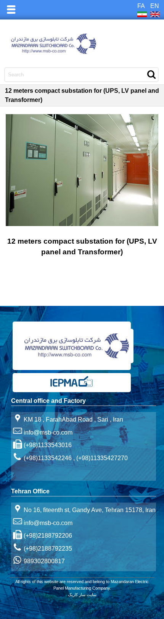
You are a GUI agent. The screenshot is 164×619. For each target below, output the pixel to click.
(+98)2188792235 (48, 548)
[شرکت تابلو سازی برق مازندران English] (82, 44)
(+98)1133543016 (48, 445)
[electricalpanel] (71, 385)
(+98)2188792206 (48, 535)
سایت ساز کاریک (82, 594)
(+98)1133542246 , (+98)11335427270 (76, 458)
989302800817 (44, 561)
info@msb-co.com (48, 432)
